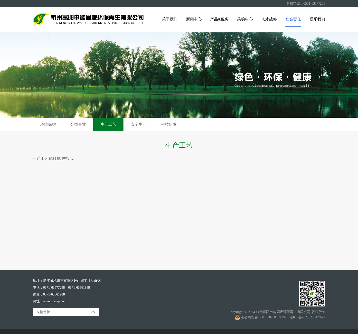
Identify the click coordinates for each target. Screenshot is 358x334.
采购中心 (245, 19)
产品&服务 (219, 19)
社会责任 (293, 19)
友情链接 (43, 312)
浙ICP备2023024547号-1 (307, 317)
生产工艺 (108, 124)
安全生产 (138, 124)
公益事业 (78, 124)
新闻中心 (194, 19)
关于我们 (170, 19)
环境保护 (48, 124)
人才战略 (269, 19)
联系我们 (317, 19)
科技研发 (169, 124)
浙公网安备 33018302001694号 (263, 317)
